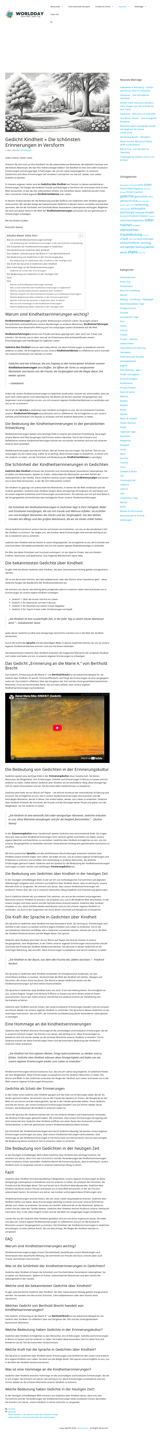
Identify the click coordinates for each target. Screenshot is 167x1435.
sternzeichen (129, 230)
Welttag (140, 247)
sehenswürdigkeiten (132, 220)
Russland (124, 216)
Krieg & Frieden (128, 387)
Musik (123, 409)
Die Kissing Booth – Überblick (135, 136)
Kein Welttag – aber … (131, 369)
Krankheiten (126, 383)
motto (131, 205)
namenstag (141, 204)
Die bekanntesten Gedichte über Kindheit (28, 250)
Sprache (122, 6)
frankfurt (138, 192)
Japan (140, 201)
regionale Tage (128, 431)
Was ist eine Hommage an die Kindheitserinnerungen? (36, 303)
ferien (129, 191)
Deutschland (127, 188)
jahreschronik (129, 201)
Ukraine (145, 235)
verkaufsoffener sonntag (135, 242)
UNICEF (124, 489)
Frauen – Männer (129, 339)
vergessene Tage (129, 497)
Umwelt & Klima (102, 6)
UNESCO (124, 484)
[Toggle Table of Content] (79, 236)
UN (121, 475)
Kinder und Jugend (129, 374)
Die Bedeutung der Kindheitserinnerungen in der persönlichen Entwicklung (46, 243)
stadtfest (136, 225)
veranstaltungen (145, 238)
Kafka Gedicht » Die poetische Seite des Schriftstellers (31, 1417)
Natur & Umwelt (128, 418)
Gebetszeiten (127, 343)
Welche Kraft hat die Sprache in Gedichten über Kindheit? (37, 300)
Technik (124, 462)
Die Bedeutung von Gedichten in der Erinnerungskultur (35, 257)
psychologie (127, 212)
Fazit (9, 277)
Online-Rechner (128, 422)
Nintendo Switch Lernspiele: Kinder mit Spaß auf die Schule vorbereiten (138, 129)
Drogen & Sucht (128, 308)
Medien (124, 400)
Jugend (123, 365)
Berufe (123, 294)
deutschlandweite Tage (132, 303)
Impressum (82, 1428)
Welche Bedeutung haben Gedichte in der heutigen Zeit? (37, 306)
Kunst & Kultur (127, 391)
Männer (124, 396)
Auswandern (126, 286)
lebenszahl (124, 205)
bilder (148, 184)
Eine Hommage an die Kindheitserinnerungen (30, 267)
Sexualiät (125, 444)
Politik (123, 427)
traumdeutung (131, 234)
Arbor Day (125, 281)
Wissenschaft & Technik (132, 515)
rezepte (149, 212)
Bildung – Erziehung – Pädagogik (136, 299)
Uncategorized (127, 480)
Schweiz (151, 216)
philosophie (138, 208)
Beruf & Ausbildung (130, 290)
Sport (123, 453)
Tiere (123, 466)
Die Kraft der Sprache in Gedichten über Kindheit (32, 263)
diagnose (138, 188)
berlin (141, 184)
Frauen (123, 334)
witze (123, 252)
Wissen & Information (131, 511)
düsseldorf (147, 189)
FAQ (9, 281)
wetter (149, 247)
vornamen (127, 247)
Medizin (124, 405)
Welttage (139, 6)
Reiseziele (55, 6)
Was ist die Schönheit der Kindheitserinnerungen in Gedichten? (40, 287)
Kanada (146, 201)
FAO (122, 321)
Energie (124, 312)
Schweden (143, 216)
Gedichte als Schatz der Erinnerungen (28, 270)
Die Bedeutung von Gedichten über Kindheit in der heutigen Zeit (41, 260)
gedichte (12, 1411)
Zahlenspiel (126, 519)
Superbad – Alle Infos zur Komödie (137, 113)
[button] (51, 22)
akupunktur (124, 185)
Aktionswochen (128, 277)
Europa (123, 192)
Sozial (123, 449)
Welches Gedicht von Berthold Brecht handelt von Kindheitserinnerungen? (46, 294)
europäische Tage (129, 316)
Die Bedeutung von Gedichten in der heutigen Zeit (32, 274)
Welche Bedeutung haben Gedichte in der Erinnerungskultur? (39, 297)
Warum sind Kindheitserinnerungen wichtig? (29, 239)
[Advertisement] (83, 48)
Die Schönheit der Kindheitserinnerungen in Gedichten (35, 246)
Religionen (125, 440)
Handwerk (125, 352)
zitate (132, 251)
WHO (123, 506)
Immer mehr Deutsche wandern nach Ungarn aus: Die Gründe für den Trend (137, 106)
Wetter (123, 502)
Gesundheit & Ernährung (132, 347)
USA (130, 239)
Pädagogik (139, 212)
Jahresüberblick (128, 361)
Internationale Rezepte (79, 6)
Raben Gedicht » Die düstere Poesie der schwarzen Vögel (33, 1414)
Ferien (123, 325)
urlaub (124, 238)
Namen (124, 414)
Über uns (54, 14)
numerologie (125, 209)
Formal (123, 330)
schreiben (133, 215)
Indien (150, 197)
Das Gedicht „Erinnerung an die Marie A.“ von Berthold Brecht (38, 253)
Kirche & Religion (128, 378)
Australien (133, 185)
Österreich (142, 253)
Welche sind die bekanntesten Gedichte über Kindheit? (36, 290)
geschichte (140, 196)
